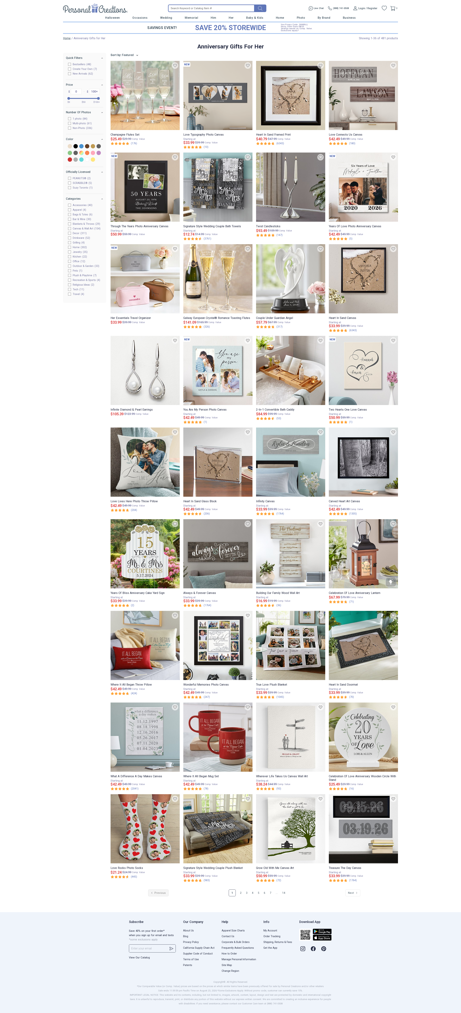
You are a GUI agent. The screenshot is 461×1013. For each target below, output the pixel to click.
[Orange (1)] (87, 153)
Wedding (166, 17)
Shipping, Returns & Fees (277, 942)
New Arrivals (82, 73)
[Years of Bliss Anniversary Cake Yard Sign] (145, 553)
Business (349, 17)
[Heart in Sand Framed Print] (290, 95)
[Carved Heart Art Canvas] (363, 462)
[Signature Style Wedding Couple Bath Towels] (217, 187)
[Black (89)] (75, 146)
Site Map (227, 965)
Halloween (112, 17)
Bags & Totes (82, 214)
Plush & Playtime (84, 275)
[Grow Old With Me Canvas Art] (290, 828)
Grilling (78, 242)
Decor (79, 233)
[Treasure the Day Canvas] (363, 828)
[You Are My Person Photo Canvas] (217, 370)
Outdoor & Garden (85, 266)
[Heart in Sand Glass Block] (217, 462)
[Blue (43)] (81, 146)
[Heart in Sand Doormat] (363, 645)
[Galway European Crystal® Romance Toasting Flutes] (217, 278)
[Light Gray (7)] (75, 153)
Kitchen (79, 256)
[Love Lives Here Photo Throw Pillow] (145, 462)
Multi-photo (82, 123)
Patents (187, 965)
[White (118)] (87, 159)
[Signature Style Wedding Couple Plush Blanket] (217, 828)
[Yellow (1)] (93, 159)
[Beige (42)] (70, 146)
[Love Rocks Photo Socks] (145, 828)
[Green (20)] (70, 153)
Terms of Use (191, 959)
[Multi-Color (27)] (81, 153)
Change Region (230, 970)
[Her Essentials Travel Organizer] (145, 278)
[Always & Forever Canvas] (217, 553)
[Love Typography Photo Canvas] (217, 95)
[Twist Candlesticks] (290, 187)
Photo (301, 17)
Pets (77, 270)
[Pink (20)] (93, 153)
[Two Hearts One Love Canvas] (363, 370)
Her (231, 17)
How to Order (229, 953)
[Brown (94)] (87, 146)
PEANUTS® (81, 178)
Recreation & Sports (86, 280)
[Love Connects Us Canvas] (363, 95)
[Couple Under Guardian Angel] (290, 278)
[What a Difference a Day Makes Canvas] (145, 737)
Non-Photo (82, 128)
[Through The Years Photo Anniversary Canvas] (145, 187)
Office (78, 261)
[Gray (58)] (99, 146)
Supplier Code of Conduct (198, 953)
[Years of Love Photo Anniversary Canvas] (363, 187)
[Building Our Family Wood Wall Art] (290, 553)
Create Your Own (84, 69)
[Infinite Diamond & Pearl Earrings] (145, 370)
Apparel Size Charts (233, 930)
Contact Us (228, 936)
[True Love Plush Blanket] (290, 645)
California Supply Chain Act (198, 947)
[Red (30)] (70, 159)
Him (213, 17)
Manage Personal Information (239, 959)
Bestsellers (81, 64)
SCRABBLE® (82, 183)
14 (283, 892)
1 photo (79, 118)
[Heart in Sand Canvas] (363, 278)
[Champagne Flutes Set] (145, 95)
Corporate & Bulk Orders (236, 942)
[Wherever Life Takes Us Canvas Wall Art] (290, 737)
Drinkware (81, 237)
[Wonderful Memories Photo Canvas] (217, 645)
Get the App (270, 947)
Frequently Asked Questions (238, 947)
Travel (78, 294)
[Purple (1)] (99, 153)
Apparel (79, 209)
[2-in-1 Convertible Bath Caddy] (290, 370)
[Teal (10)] (81, 159)
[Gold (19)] (93, 146)
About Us (188, 930)
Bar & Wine (81, 219)
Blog (185, 936)
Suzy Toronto (82, 187)
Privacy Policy (191, 942)
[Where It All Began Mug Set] (217, 737)
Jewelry (80, 252)
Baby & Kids (254, 17)
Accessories (82, 205)
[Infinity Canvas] (290, 462)
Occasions (139, 17)
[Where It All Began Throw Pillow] (145, 645)
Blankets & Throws (86, 223)
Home (280, 17)
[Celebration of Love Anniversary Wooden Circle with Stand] (363, 737)
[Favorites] (384, 8)
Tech (78, 289)
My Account (270, 930)
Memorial (191, 17)
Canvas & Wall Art (86, 228)
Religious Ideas (83, 284)
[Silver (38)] (75, 159)
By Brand (324, 17)
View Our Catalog (139, 957)
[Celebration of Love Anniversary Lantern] (363, 553)
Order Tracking (271, 936)
